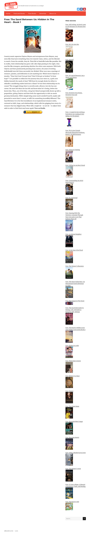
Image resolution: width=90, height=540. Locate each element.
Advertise (42, 13)
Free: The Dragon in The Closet (74, 301)
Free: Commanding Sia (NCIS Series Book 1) (74, 181)
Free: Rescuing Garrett (72, 437)
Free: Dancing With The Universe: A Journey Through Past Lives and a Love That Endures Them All (74, 216)
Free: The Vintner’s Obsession (74, 266)
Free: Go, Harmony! (71, 198)
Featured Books (19, 13)
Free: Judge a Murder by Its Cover (75, 452)
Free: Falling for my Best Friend (75, 165)
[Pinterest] (84, 9)
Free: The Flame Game (72, 406)
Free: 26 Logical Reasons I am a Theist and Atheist (75, 76)
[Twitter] (78, 9)
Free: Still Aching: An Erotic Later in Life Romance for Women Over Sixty (75, 26)
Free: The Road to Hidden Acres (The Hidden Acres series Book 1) (75, 329)
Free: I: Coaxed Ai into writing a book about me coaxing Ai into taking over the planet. (75, 114)
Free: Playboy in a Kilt (72, 345)
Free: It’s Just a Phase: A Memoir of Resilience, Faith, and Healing (75, 485)
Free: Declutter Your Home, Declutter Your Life (73, 94)
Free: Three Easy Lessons (73, 361)
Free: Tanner (69, 391)
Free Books (32, 13)
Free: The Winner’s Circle (73, 468)
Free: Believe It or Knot (72, 376)
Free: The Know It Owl (72, 502)
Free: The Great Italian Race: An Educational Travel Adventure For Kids (75, 283)
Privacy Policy (82, 531)
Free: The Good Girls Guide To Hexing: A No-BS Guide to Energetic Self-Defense (74, 310)
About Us (52, 13)
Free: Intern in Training (72, 149)
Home (8, 13)
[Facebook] (81, 9)
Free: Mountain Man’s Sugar (74, 421)
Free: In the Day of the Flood (74, 250)
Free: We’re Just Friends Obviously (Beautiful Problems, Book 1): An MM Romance (75, 132)
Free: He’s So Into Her (72, 44)
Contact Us (73, 531)
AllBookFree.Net (8, 531)
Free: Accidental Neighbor (73, 234)
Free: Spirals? (69, 59)
